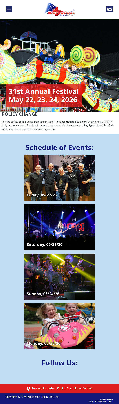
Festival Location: (43, 388)
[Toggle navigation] (9, 9)
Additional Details (35, 156)
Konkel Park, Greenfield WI (74, 388)
